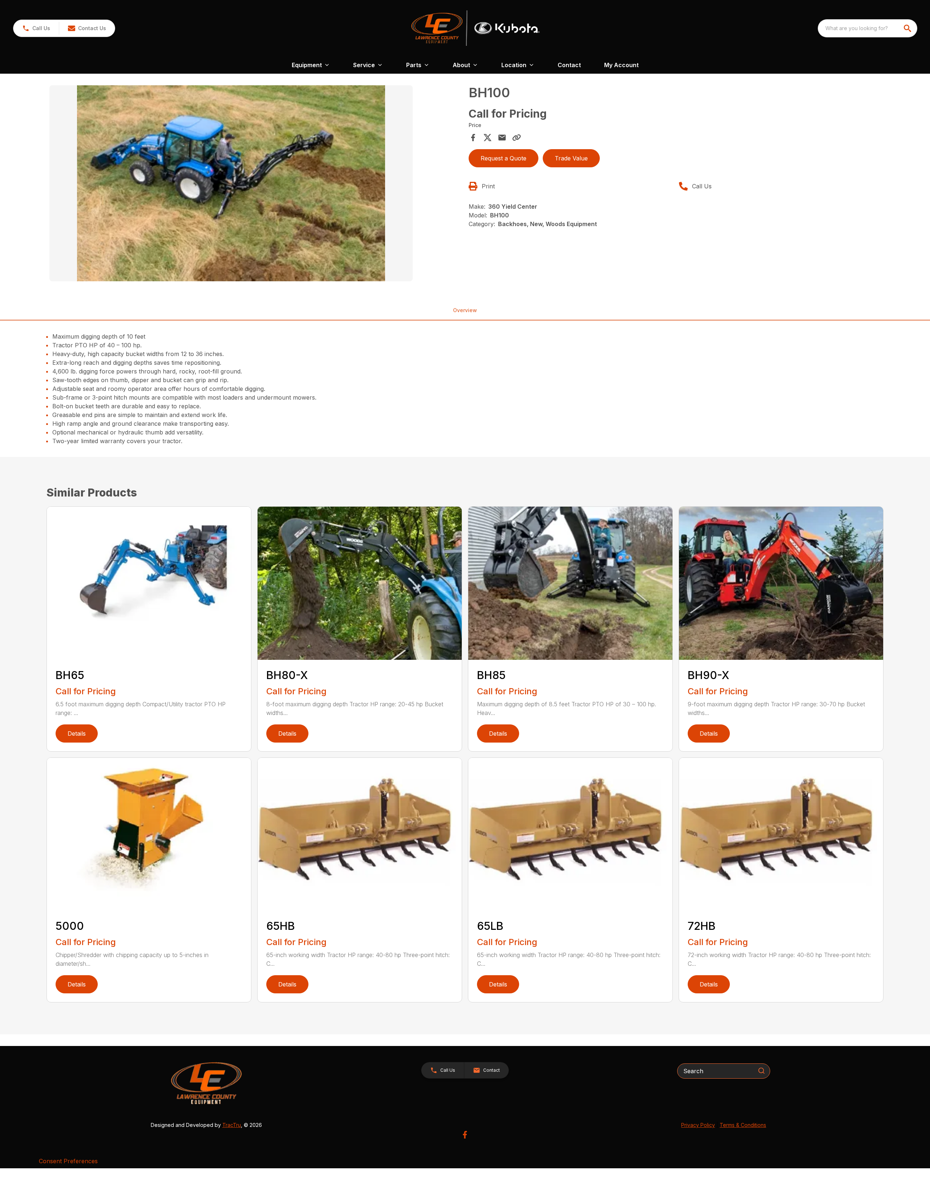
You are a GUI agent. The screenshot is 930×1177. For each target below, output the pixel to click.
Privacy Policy (698, 1125)
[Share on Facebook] (473, 137)
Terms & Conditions (743, 1125)
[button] (36, 28)
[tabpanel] (255, 184)
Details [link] (77, 733)
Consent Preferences (68, 1161)
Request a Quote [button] (503, 158)
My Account (621, 65)
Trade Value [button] (571, 158)
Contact (569, 65)
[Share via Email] (502, 137)
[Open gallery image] (231, 183)
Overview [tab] (465, 310)
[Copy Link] (516, 137)
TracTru (231, 1125)
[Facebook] (464, 1134)
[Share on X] (487, 137)
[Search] (761, 1070)
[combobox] (867, 28)
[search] (908, 28)
